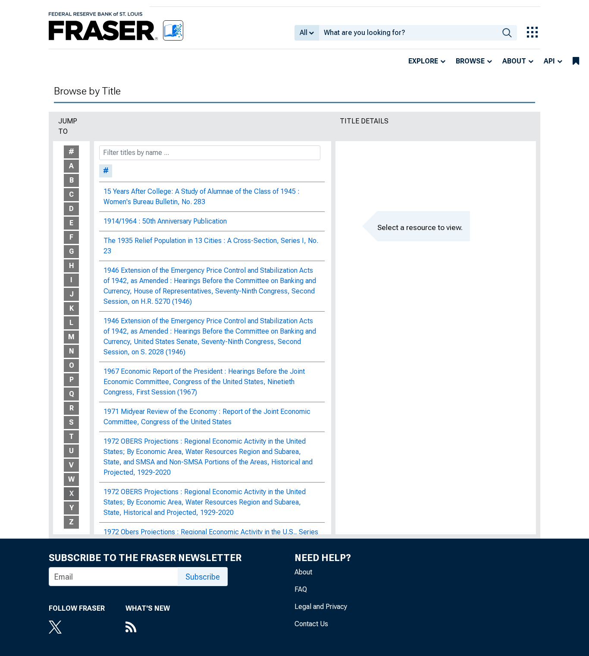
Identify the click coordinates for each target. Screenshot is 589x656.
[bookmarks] (576, 61)
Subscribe (202, 576)
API (549, 61)
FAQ (300, 589)
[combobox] (408, 33)
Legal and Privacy (320, 606)
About (514, 61)
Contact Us (311, 624)
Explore (423, 61)
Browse (470, 61)
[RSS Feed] (147, 628)
